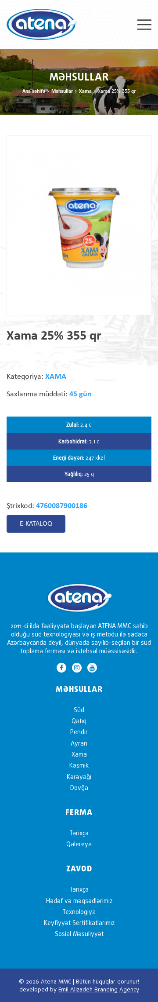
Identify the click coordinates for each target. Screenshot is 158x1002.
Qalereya (79, 844)
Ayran (79, 743)
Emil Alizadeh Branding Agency (98, 989)
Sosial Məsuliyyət (79, 933)
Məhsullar (62, 91)
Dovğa (79, 787)
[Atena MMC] (42, 23)
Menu (144, 25)
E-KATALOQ (36, 523)
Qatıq (79, 720)
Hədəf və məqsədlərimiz (79, 900)
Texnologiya (79, 911)
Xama (85, 91)
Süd (79, 709)
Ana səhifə (33, 91)
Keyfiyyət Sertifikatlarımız (79, 922)
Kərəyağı (79, 776)
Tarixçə (79, 833)
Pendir (79, 731)
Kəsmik (79, 765)
